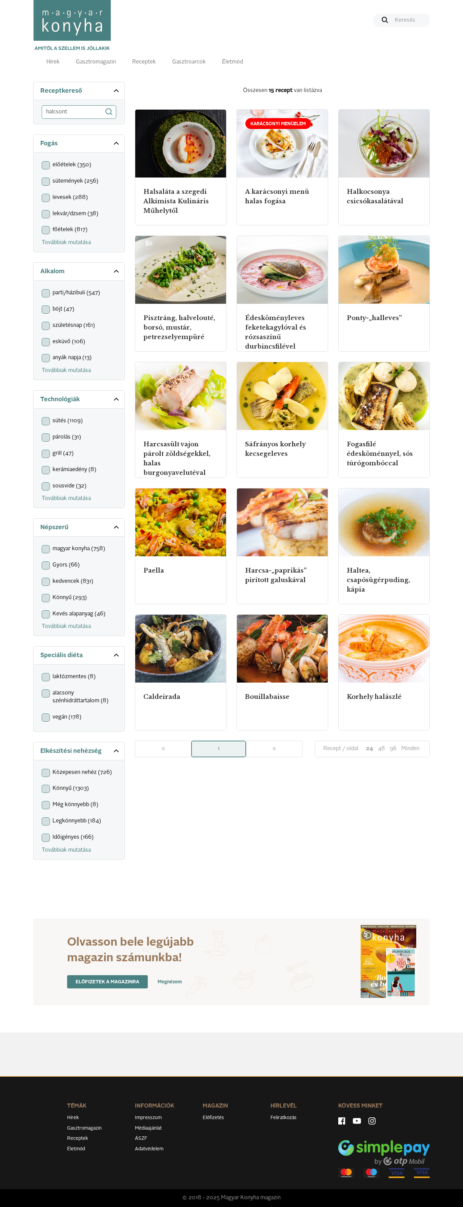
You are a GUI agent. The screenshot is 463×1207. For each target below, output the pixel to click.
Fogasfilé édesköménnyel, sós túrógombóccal (380, 454)
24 (369, 748)
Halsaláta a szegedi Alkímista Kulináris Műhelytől (176, 201)
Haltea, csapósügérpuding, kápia (378, 580)
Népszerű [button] (54, 527)
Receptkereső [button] (61, 91)
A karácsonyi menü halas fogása (277, 196)
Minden (410, 748)
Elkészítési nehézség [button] (71, 751)
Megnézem (170, 982)
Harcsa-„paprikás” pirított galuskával (275, 575)
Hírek (53, 62)
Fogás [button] (49, 144)
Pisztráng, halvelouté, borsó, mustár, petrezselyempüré (179, 327)
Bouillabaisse (267, 697)
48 (381, 748)
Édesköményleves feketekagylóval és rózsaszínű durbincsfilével (275, 332)
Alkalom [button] (52, 271)
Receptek (144, 62)
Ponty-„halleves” (374, 318)
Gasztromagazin (96, 62)
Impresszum (148, 1117)
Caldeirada (161, 697)
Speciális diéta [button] (61, 655)
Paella (153, 570)
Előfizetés (213, 1117)
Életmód (232, 62)
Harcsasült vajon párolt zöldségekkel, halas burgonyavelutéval (176, 459)
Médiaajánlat (148, 1128)
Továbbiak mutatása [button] (66, 242)
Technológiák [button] (60, 399)
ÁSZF (141, 1138)
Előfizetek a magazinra (107, 982)
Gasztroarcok (189, 62)
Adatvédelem (149, 1149)
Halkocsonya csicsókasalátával (375, 196)
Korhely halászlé (374, 697)
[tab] (79, 91)
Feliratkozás (283, 1117)
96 (393, 748)
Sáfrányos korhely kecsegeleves (275, 449)
